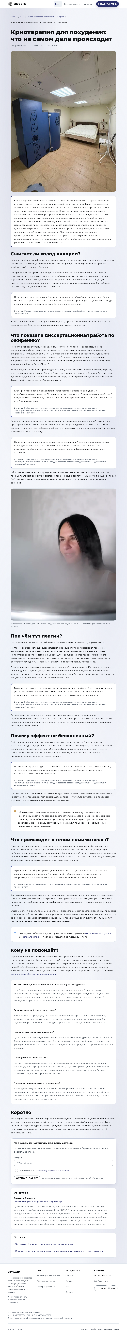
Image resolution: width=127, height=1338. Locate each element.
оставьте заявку (31, 937)
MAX (113, 1288)
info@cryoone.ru (101, 1281)
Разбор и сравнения (46, 1287)
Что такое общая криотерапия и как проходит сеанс (45, 1244)
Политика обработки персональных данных (99, 1329)
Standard (69, 1276)
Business (69, 1292)
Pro (67, 1287)
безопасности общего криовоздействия (33, 974)
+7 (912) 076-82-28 (102, 1276)
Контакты (87, 4)
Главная (14, 17)
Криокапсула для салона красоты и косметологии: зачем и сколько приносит (59, 1251)
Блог (57, 4)
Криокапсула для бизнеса (48, 1276)
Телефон (18, 1158)
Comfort (69, 1281)
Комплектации (71, 4)
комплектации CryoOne (98, 933)
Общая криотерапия (46, 1281)
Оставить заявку (107, 4)
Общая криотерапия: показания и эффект (45, 17)
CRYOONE (14, 1272)
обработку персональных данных (53, 1170)
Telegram (101, 1288)
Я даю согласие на (44, 1170)
